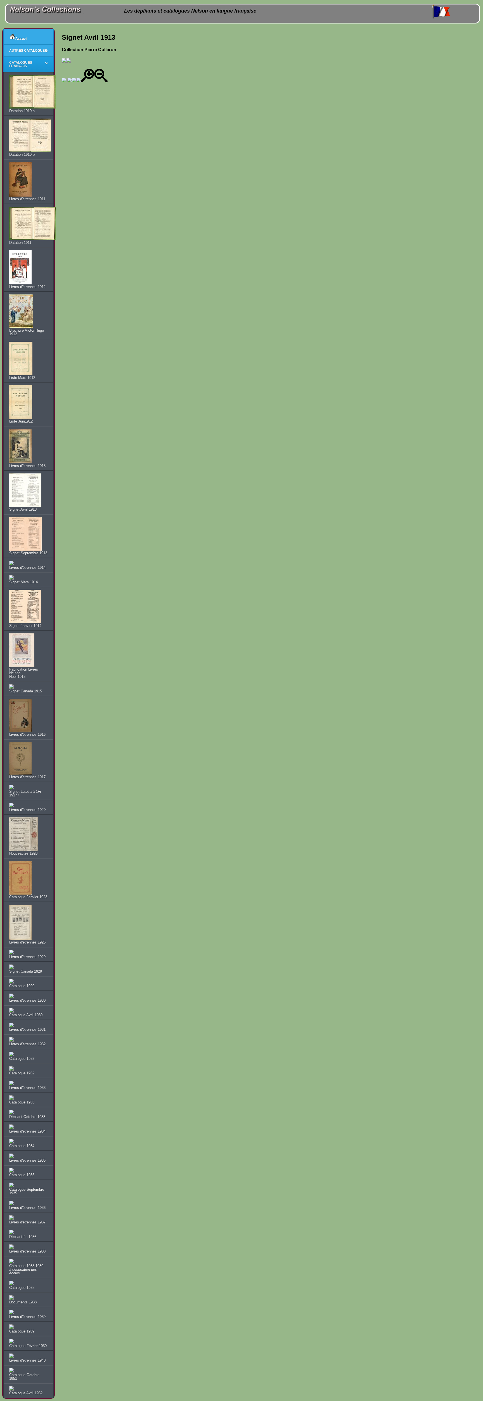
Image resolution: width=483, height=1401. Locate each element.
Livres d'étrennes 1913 (27, 466)
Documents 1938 (23, 1302)
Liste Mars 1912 (22, 378)
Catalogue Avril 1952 (25, 1393)
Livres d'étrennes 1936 (27, 1208)
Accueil (21, 39)
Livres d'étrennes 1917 (27, 777)
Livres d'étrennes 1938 (27, 1251)
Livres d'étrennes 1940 (27, 1360)
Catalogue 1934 (21, 1146)
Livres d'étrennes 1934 (27, 1131)
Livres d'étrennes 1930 (27, 1000)
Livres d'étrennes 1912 (27, 287)
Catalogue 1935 (21, 1175)
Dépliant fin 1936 (22, 1237)
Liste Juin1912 (21, 421)
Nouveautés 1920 (23, 853)
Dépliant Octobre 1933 (27, 1117)
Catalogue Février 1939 (28, 1346)
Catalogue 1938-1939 (26, 1269)
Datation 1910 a (22, 111)
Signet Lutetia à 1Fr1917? (25, 793)
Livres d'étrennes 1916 (27, 734)
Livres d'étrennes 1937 (27, 1222)
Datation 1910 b (22, 154)
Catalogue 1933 (21, 1102)
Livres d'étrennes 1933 (27, 1088)
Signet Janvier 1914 (25, 626)
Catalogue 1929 (21, 986)
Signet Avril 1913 (23, 509)
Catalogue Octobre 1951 (24, 1377)
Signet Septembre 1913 (28, 553)
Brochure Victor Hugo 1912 (26, 332)
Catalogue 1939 (21, 1331)
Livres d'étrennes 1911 (27, 199)
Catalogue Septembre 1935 (26, 1191)
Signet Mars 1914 (23, 582)
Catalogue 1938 (21, 1288)
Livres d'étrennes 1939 (27, 1317)
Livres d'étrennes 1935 (27, 1160)
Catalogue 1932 (21, 1058)
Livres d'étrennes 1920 (27, 810)
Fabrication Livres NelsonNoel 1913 (23, 673)
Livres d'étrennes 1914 (27, 567)
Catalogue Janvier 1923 (28, 897)
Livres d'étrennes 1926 (27, 942)
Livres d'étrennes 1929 (27, 957)
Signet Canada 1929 (25, 971)
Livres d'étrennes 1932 (27, 1044)
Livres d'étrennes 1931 (27, 1029)
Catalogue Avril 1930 (25, 1015)
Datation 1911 (20, 242)
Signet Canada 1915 (25, 691)
